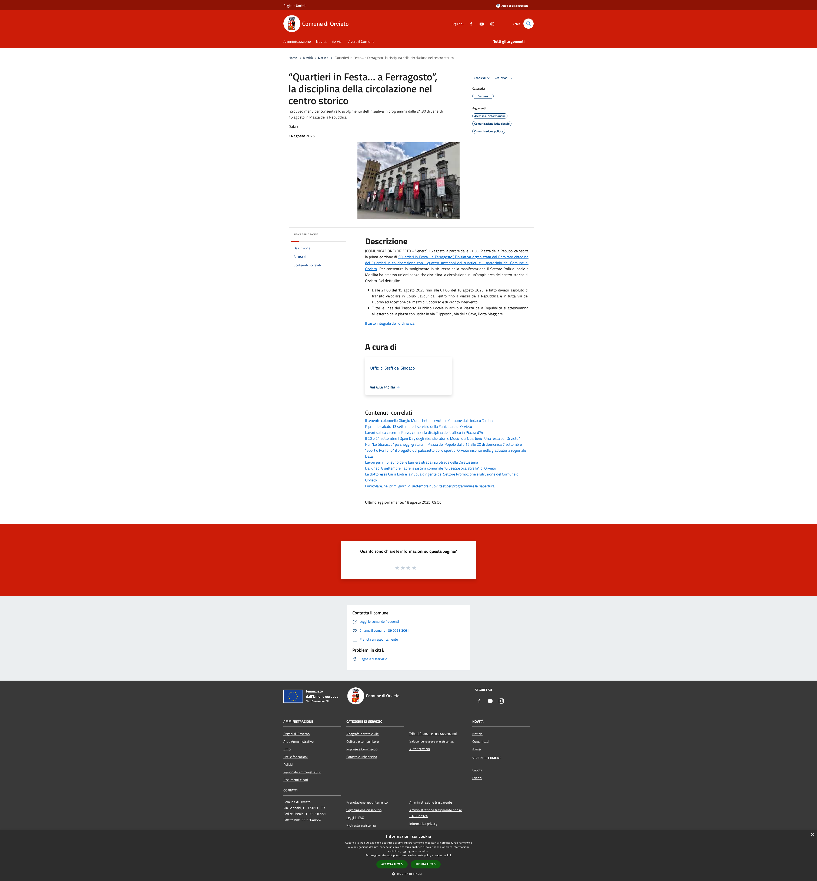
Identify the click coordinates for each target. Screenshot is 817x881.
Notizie (323, 57)
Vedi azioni (502, 78)
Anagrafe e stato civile (362, 733)
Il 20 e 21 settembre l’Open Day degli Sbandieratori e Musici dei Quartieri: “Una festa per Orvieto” (442, 438)
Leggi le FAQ (355, 817)
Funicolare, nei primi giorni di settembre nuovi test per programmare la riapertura (429, 486)
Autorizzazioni (419, 748)
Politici (288, 764)
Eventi (477, 777)
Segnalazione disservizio (363, 809)
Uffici (287, 749)
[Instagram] (490, 23)
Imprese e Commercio (361, 749)
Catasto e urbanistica (361, 756)
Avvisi (476, 749)
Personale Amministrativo (302, 772)
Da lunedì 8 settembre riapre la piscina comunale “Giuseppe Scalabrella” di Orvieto (430, 468)
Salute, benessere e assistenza (431, 741)
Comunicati (480, 741)
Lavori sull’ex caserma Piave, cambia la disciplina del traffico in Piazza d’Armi (426, 432)
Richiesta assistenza (361, 825)
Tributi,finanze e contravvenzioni (433, 733)
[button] (408, 874)
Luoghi (477, 770)
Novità (308, 57)
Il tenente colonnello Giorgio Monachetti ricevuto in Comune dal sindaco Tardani (429, 420)
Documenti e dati (295, 779)
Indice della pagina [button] (306, 234)
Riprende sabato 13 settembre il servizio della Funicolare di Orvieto (418, 426)
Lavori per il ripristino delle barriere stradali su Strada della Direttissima (421, 462)
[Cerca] (528, 24)
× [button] (812, 834)
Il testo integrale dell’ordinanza (389, 323)
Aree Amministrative (298, 741)
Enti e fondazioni (295, 756)
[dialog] (408, 855)
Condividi (480, 78)
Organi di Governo (296, 733)
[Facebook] (469, 23)
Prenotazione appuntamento (367, 802)
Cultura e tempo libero (362, 741)
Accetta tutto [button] (392, 864)
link (449, 855)
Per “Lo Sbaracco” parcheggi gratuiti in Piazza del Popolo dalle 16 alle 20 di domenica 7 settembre (443, 444)
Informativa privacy (423, 823)
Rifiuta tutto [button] (426, 864)
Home (293, 57)
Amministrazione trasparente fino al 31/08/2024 (435, 812)
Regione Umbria (294, 5)
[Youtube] (480, 23)
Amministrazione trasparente (430, 802)
